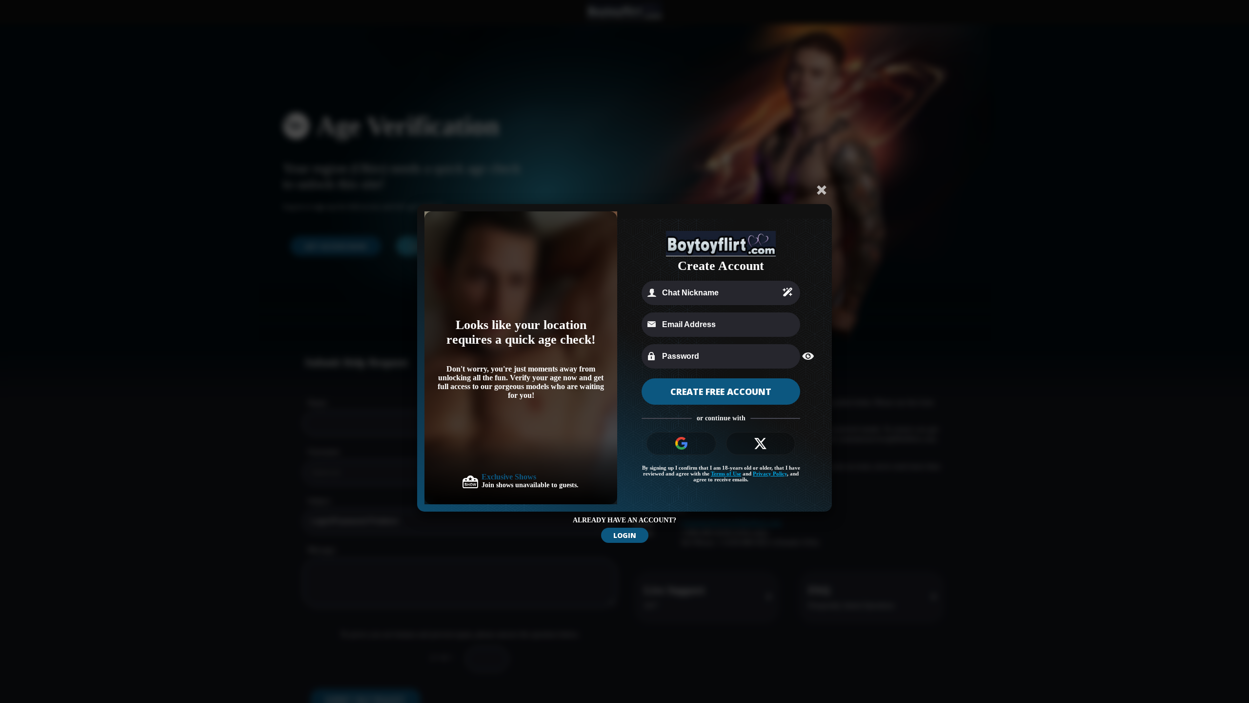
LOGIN (624, 535)
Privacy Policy (770, 473)
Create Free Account (720, 391)
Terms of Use (726, 473)
